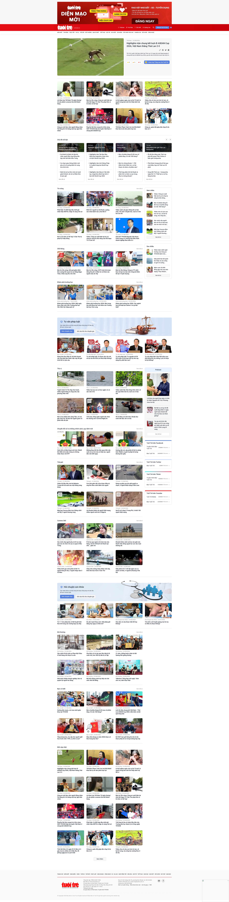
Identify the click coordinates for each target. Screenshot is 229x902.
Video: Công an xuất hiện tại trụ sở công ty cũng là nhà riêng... (161, 196)
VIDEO (77, 28)
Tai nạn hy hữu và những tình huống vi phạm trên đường (68, 148)
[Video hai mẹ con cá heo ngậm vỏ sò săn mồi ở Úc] (100, 378)
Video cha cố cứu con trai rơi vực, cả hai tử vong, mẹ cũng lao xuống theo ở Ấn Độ (157, 102)
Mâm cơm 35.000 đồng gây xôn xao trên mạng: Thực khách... (161, 269)
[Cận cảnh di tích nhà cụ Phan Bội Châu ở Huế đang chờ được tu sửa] (70, 642)
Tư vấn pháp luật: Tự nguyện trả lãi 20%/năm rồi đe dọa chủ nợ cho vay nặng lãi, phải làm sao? (127, 358)
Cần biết (138, 27)
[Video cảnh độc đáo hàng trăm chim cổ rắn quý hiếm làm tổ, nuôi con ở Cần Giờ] (129, 378)
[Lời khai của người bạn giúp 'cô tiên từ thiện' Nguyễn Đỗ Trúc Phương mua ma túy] (158, 384)
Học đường (119, 820)
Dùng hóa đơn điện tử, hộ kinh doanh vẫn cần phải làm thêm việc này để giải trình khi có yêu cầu (69, 358)
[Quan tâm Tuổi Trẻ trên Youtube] (159, 880)
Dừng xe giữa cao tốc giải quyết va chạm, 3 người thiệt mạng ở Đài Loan (127, 484)
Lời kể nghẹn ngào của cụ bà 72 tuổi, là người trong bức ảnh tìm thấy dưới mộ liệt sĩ (128, 102)
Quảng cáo (147, 27)
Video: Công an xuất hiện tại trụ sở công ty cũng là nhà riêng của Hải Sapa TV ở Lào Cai (99, 238)
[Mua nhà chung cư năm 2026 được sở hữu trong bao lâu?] (100, 725)
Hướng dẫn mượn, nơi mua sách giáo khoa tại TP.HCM (69, 711)
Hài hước (113, 32)
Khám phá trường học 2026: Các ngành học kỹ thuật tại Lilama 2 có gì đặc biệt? (128, 305)
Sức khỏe (144, 32)
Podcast (122, 27)
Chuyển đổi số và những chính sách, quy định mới (75, 429)
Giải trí (108, 32)
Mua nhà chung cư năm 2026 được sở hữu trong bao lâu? (99, 738)
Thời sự (83, 874)
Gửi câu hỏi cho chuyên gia (85, 331)
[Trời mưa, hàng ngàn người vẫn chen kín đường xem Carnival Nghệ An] (100, 405)
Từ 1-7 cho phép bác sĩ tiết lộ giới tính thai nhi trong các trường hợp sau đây (69, 623)
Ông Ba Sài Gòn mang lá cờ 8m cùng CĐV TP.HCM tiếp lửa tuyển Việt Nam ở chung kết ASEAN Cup (99, 129)
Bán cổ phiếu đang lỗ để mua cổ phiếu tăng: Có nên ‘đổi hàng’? (161, 205)
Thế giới (82, 32)
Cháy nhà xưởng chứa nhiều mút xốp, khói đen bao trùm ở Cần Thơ (98, 569)
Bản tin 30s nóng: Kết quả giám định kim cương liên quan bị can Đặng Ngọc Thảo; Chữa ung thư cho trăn (69, 272)
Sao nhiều (150, 246)
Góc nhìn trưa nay (128, 32)
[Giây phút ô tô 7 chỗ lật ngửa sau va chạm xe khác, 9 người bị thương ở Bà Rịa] (129, 557)
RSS (150, 885)
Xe (112, 874)
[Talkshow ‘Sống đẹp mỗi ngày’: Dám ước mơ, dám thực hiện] (129, 667)
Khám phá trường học (65, 282)
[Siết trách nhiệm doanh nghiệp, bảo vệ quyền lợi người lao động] (70, 667)
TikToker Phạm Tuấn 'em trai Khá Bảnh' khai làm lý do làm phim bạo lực (128, 128)
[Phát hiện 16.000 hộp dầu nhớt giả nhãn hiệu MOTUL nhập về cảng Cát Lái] (70, 198)
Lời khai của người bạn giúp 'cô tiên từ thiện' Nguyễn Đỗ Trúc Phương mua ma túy (158, 400)
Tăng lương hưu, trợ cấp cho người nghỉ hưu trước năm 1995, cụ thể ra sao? (69, 738)
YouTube (130, 27)
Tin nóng (65, 32)
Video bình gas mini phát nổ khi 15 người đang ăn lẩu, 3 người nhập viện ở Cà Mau (69, 570)
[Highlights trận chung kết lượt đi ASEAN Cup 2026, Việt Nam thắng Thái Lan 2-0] (90, 57)
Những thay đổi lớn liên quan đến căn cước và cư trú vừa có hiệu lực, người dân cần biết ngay (98, 452)
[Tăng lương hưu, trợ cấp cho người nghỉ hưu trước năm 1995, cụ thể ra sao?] (70, 725)
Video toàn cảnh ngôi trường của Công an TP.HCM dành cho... (160, 252)
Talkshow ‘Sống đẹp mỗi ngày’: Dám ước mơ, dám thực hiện (127, 679)
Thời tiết (59, 847)
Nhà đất (151, 874)
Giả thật (163, 874)
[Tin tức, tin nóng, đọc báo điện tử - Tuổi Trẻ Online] (65, 27)
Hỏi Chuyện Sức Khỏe (122, 619)
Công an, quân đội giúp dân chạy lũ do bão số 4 (157, 128)
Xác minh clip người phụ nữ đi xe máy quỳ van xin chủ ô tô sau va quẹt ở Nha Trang (69, 543)
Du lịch (116, 874)
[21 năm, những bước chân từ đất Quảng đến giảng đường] (129, 642)
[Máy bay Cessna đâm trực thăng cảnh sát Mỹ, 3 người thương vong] (150, 231)
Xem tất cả (62, 179)
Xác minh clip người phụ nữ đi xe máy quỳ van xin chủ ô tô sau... (161, 222)
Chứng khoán (121, 147)
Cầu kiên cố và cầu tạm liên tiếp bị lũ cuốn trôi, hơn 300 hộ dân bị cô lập (98, 654)
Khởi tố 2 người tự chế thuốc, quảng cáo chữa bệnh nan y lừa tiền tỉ (98, 210)
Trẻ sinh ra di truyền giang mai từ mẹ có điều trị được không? (157, 623)
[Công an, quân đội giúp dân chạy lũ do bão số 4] (158, 115)
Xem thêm (100, 859)
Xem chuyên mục (67, 331)
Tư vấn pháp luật (91, 354)
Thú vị (77, 32)
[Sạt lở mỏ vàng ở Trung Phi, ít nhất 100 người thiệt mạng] (129, 499)
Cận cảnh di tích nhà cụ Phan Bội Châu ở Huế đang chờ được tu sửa (69, 654)
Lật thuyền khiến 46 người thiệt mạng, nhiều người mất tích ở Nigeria (99, 511)
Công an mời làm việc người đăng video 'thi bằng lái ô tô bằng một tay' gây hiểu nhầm (70, 129)
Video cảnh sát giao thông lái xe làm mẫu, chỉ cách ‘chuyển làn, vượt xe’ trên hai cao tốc (128, 211)
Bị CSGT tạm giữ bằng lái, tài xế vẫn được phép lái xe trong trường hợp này (128, 738)
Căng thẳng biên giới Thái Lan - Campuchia (156, 148)
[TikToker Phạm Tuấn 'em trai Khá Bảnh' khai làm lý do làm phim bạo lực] (129, 115)
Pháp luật (93, 874)
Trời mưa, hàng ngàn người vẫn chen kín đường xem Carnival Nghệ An (98, 417)
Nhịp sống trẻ (122, 874)
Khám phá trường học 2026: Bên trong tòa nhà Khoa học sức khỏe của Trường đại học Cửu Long (99, 305)
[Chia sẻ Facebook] (163, 50)
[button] (166, 140)
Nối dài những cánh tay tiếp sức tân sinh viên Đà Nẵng (98, 679)
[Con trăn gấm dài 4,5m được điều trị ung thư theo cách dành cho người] (100, 472)
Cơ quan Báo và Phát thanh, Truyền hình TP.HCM (95, 889)
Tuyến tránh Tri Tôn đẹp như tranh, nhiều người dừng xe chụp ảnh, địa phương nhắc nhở (68, 391)
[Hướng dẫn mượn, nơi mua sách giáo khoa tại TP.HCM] (70, 698)
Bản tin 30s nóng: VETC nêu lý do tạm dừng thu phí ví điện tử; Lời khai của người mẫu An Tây (99, 272)
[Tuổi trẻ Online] (70, 885)
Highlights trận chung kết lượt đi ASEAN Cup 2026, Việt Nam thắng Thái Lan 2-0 (148, 44)
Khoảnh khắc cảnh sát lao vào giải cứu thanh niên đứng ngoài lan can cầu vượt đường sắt (128, 543)
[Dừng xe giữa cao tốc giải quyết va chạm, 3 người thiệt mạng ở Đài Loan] (129, 472)
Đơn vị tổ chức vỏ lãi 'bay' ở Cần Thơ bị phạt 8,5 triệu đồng (69, 237)
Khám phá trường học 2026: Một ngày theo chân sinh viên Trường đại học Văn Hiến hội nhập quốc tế (69, 305)
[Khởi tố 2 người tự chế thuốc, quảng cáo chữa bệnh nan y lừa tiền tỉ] (100, 198)
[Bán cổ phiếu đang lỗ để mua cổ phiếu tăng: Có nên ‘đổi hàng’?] (150, 205)
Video (78, 874)
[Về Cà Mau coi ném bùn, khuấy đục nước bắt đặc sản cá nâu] (129, 405)
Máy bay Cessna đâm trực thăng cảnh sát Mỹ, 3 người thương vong (69, 511)
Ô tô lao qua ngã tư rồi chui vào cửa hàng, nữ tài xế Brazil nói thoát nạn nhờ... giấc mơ (98, 543)
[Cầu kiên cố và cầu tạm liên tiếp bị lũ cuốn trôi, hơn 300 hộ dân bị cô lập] (100, 642)
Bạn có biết (96, 32)
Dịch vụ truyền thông (123, 885)
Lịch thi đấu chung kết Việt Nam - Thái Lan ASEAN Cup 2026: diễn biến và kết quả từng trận (128, 712)
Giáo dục (146, 874)
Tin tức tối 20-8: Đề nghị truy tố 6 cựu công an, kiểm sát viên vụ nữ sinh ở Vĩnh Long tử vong (161, 425)
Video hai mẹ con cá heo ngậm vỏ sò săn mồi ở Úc (98, 391)
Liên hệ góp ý (145, 885)
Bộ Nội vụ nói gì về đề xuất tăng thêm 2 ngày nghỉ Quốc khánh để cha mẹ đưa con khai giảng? (161, 412)
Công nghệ (151, 32)
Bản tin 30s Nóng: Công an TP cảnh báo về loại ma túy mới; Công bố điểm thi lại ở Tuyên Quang (128, 272)
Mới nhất (59, 32)
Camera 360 (138, 32)
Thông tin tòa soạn (88, 888)
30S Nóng (119, 32)
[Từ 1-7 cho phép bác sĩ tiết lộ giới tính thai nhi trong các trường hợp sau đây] (70, 610)
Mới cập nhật (62, 747)
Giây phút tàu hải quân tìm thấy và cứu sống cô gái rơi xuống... (161, 261)
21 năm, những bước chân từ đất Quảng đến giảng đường (126, 654)
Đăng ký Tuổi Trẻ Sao (162, 27)
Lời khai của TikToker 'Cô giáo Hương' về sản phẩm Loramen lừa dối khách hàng (69, 102)
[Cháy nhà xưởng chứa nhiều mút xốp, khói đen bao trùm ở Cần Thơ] (100, 557)
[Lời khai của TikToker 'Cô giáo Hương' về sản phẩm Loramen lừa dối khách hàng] (70, 89)
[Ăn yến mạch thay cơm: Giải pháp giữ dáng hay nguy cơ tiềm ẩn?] (100, 610)
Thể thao (102, 32)
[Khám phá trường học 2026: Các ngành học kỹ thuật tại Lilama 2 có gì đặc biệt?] (129, 292)
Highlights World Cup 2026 (96, 147)
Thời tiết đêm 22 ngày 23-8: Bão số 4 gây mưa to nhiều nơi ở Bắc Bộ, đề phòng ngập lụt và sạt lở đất (69, 851)
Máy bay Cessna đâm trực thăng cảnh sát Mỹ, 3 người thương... (161, 231)
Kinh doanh (100, 874)
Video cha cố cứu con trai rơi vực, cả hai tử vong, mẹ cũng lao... (161, 213)
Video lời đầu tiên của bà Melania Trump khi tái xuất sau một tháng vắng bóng (69, 485)
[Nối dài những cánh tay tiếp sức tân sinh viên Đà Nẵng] (100, 667)
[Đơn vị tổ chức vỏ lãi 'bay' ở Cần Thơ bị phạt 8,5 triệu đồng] (70, 225)
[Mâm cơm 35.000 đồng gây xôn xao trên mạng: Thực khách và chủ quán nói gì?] (150, 270)
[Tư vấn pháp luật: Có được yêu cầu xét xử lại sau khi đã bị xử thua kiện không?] (100, 345)
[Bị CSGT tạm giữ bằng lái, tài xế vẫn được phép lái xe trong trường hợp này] (129, 725)
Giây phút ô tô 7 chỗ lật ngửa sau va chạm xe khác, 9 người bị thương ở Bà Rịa (128, 570)
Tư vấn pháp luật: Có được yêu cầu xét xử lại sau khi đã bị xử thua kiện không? (99, 357)
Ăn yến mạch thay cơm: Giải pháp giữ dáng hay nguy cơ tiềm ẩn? (98, 623)
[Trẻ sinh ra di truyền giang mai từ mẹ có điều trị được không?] (158, 610)
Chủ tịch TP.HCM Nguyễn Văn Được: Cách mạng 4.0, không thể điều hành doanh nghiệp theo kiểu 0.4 (127, 238)
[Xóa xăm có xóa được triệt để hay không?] (129, 610)
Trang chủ (60, 874)
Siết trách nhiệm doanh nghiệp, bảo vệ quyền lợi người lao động (69, 679)
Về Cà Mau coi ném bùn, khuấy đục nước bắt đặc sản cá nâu (127, 417)
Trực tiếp (72, 32)
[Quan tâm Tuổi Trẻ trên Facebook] (163, 880)
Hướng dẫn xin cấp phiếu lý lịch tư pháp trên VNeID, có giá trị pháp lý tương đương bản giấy (128, 452)
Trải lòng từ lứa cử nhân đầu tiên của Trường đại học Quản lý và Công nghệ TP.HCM (128, 824)
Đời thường (88, 32)
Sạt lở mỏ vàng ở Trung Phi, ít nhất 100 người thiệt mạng (128, 511)
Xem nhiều (150, 190)
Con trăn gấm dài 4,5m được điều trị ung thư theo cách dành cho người (98, 484)
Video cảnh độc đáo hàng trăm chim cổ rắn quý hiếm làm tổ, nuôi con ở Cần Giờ (128, 391)
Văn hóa (129, 874)
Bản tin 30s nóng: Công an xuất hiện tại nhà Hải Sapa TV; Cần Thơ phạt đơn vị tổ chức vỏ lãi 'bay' (99, 102)
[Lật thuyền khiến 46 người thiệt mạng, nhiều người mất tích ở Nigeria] (100, 499)
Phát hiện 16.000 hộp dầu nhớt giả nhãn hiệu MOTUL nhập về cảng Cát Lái (69, 210)
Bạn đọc (168, 874)
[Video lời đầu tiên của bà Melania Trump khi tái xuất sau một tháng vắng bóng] (70, 472)
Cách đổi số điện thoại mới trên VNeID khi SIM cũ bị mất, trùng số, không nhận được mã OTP (69, 452)
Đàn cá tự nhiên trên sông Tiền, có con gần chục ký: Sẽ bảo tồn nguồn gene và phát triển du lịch (69, 418)
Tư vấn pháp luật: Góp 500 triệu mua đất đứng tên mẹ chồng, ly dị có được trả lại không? (157, 358)
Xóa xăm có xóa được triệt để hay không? (126, 623)
